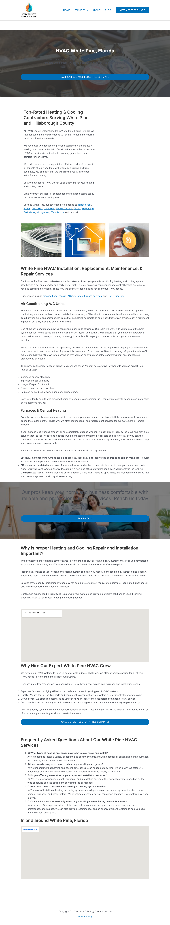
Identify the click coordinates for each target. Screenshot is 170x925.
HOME (66, 10)
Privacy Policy (85, 916)
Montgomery (43, 212)
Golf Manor (29, 212)
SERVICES (80, 10)
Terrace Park (84, 204)
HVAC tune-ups (116, 296)
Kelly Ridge (88, 208)
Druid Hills (37, 208)
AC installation (75, 296)
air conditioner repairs (54, 296)
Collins (77, 208)
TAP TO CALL (85, 518)
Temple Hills (57, 212)
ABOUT (97, 10)
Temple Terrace (64, 208)
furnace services (93, 296)
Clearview (49, 208)
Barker (27, 208)
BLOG (108, 10)
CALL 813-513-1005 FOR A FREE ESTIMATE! (85, 722)
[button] (86, 10)
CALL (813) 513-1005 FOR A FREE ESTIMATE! (85, 77)
